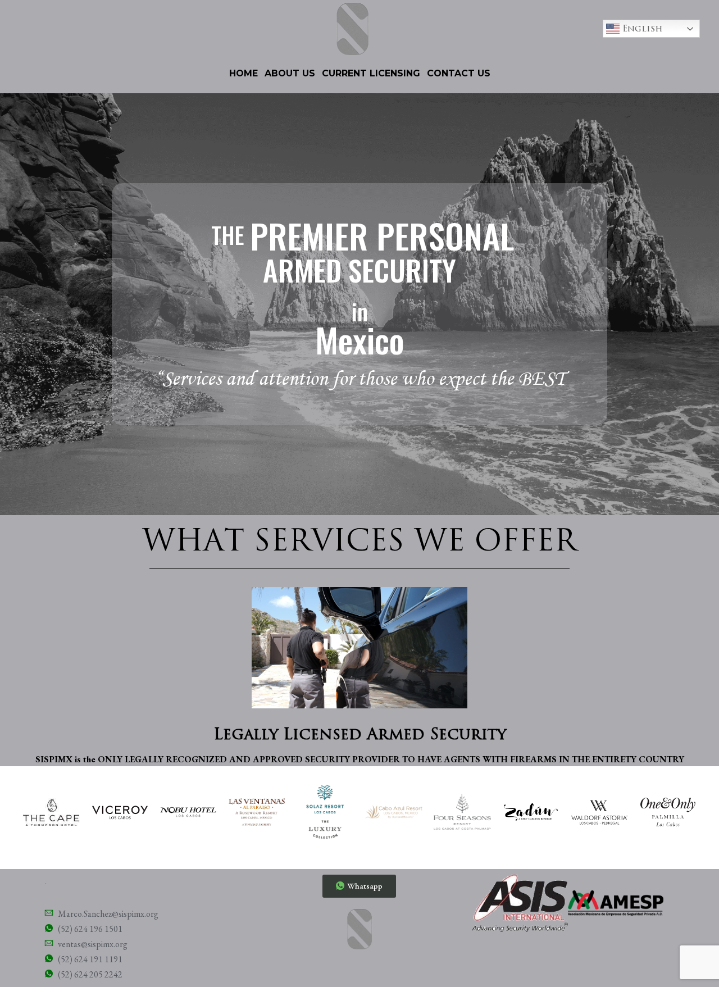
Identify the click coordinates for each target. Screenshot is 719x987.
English (641, 28)
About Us (290, 73)
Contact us (458, 73)
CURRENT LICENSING (371, 73)
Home (243, 73)
